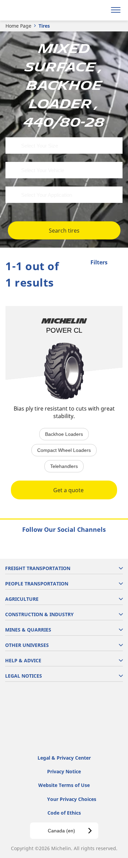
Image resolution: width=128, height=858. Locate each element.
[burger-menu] (116, 10)
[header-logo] (32, 10)
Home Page (18, 26)
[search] (99, 10)
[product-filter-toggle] (117, 263)
